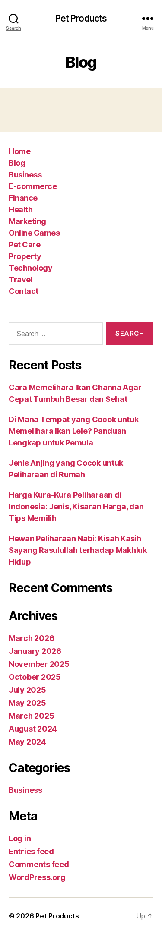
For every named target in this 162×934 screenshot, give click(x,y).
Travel (20, 279)
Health (20, 209)
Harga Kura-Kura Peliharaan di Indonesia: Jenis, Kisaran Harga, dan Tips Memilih (76, 506)
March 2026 (31, 638)
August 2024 (33, 728)
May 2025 (27, 702)
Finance (23, 197)
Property (25, 256)
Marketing (27, 221)
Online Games (34, 232)
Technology (30, 267)
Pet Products (81, 18)
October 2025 (35, 677)
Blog (17, 162)
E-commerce (33, 186)
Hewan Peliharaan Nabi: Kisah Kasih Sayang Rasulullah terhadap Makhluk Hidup (78, 550)
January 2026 (35, 651)
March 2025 (31, 715)
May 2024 (27, 741)
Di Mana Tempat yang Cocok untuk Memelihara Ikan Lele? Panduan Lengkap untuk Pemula (74, 431)
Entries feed (31, 851)
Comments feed (39, 864)
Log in (20, 838)
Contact (23, 291)
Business (25, 174)
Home (19, 151)
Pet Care (24, 244)
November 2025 (39, 664)
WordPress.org (37, 877)
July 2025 (27, 689)
